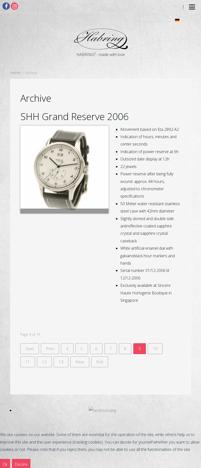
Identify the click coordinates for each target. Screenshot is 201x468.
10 (155, 348)
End (99, 362)
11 (27, 362)
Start (29, 348)
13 (61, 362)
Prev (50, 348)
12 (44, 362)
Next (79, 362)
